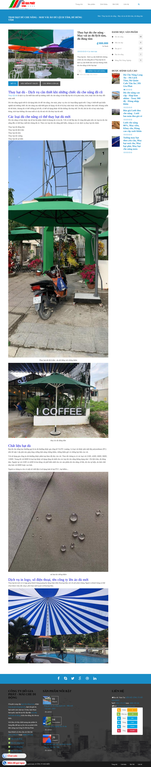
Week (124, 718)
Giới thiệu (104, 4)
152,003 (132, 730)
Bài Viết (116, 4)
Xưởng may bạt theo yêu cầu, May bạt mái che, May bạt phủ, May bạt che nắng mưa (132, 143)
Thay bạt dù (12, 95)
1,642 (132, 722)
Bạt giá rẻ (118, 48)
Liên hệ (126, 4)
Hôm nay (124, 714)
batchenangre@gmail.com (126, 706)
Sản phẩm (91, 4)
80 (132, 714)
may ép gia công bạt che (17, 707)
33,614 (132, 726)
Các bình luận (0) (50, 83)
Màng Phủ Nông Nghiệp (123, 60)
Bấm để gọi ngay (16, 762)
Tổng (124, 730)
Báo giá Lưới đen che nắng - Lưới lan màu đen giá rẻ (132, 113)
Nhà (99, 16)
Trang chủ (79, 4)
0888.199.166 (28, 735)
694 (132, 718)
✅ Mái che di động (15, 739)
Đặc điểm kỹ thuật (29, 83)
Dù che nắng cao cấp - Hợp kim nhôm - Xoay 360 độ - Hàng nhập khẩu (131, 98)
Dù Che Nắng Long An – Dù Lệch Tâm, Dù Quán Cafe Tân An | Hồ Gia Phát (133, 80)
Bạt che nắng (119, 54)
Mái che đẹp (119, 43)
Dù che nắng (119, 37)
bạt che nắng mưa (27, 704)
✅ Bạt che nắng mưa (16, 743)
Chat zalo (12, 755)
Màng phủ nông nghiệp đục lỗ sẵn (55, 726)
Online (124, 710)
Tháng (124, 722)
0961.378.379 (13, 735)
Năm (124, 726)
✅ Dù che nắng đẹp (15, 747)
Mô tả (13, 83)
